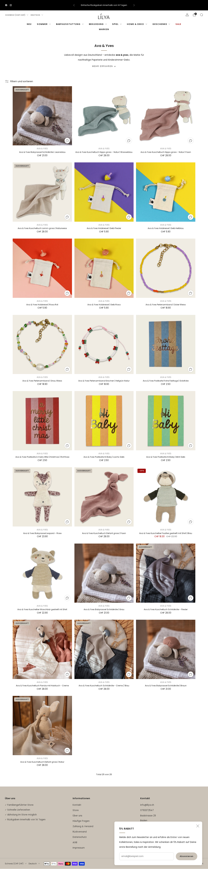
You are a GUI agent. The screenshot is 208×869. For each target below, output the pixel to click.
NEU (29, 24)
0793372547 (147, 810)
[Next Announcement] (134, 5)
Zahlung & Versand (83, 826)
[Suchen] (201, 14)
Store (76, 810)
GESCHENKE (159, 24)
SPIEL (115, 24)
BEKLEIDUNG (96, 24)
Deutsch (35, 15)
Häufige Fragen (81, 821)
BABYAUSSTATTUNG (68, 24)
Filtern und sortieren (21, 81)
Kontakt (77, 804)
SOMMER (42, 24)
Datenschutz (80, 837)
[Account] (187, 14)
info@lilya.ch (147, 804)
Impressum (79, 847)
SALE (178, 24)
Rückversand (80, 831)
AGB (75, 842)
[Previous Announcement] (74, 5)
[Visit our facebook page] (6, 5)
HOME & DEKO (135, 24)
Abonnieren (186, 856)
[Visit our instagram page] (10, 5)
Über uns (77, 815)
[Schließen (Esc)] (197, 826)
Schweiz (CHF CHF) (15, 15)
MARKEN (104, 29)
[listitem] (104, 5)
